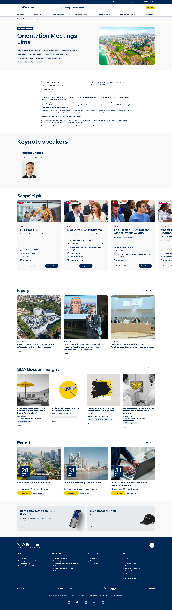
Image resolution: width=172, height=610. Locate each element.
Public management (24, 421)
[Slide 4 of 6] (88, 275)
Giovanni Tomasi (24, 418)
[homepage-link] (25, 7)
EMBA (69, 226)
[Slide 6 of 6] (97, 275)
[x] (77, 602)
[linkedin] (86, 602)
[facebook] (69, 602)
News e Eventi (150, 14)
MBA (21, 226)
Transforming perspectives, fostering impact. (82, 234)
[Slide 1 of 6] (74, 275)
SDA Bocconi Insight (127, 14)
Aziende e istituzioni (81, 14)
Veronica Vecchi (35, 418)
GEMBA (116, 226)
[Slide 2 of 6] (79, 275)
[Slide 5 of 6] (93, 275)
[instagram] (103, 602)
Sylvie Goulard (70, 414)
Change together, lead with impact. (31, 234)
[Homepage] (29, 545)
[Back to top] (152, 545)
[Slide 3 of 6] (83, 275)
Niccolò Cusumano (128, 420)
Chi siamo (20, 14)
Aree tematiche (58, 14)
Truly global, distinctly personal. (124, 237)
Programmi (38, 14)
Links (124, 553)
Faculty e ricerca (104, 14)
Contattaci (150, 7)
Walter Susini (105, 416)
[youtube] (94, 602)
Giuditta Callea (140, 418)
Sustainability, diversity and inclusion (64, 417)
